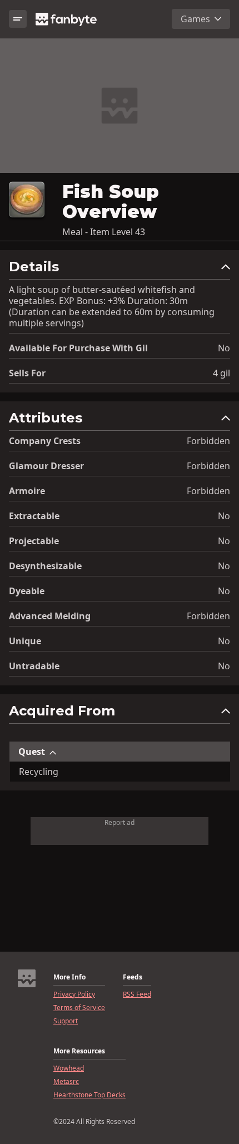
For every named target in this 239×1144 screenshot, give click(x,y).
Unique (25, 640)
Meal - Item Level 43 (103, 231)
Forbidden (208, 440)
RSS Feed (137, 994)
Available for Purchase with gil (78, 348)
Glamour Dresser (46, 465)
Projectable (34, 540)
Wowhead (68, 1068)
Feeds (132, 977)
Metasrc (66, 1081)
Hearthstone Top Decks (89, 1095)
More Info (69, 977)
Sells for (27, 373)
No (224, 348)
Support (65, 1021)
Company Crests (45, 440)
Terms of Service (79, 1007)
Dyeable (26, 590)
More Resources (79, 1051)
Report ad (119, 822)
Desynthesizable (45, 565)
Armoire (27, 490)
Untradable (34, 666)
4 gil (221, 373)
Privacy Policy (74, 994)
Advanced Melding (50, 615)
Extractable (34, 515)
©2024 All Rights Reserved (94, 1121)
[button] (119, 269)
